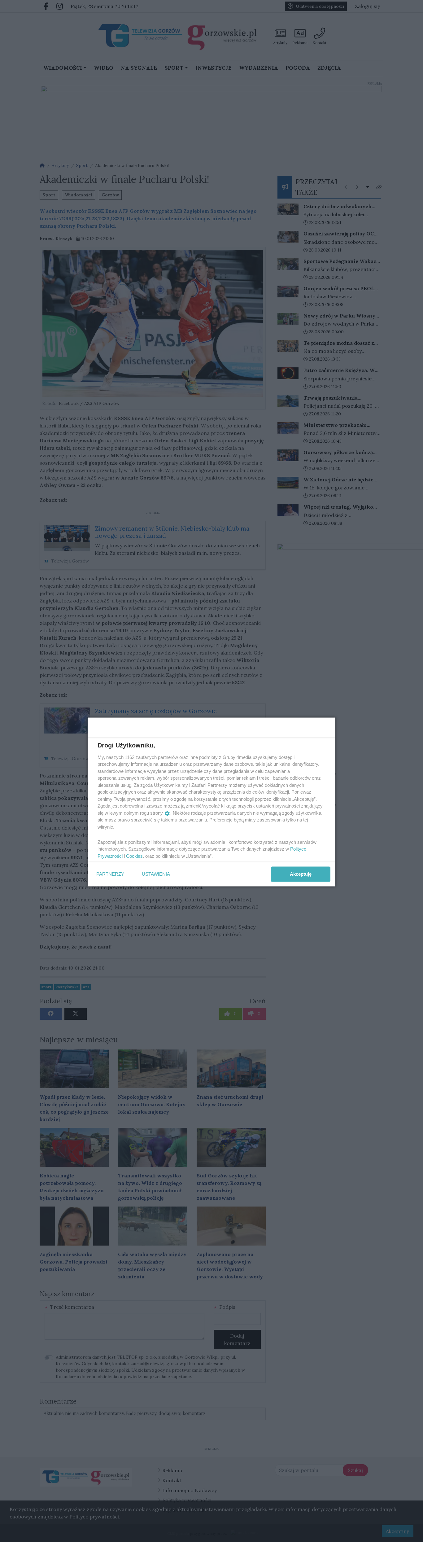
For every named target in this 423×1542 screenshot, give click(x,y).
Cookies (134, 855)
